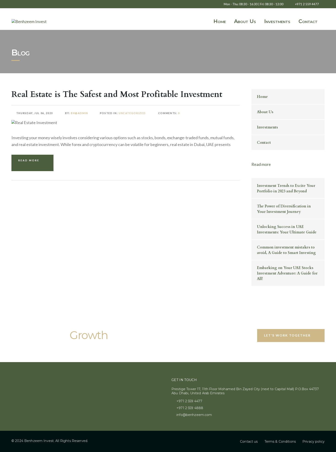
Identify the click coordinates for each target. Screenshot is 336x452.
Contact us (249, 441)
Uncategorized (132, 113)
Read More (28, 160)
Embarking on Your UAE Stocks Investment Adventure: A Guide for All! (287, 273)
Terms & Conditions (280, 441)
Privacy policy (313, 441)
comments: (169, 113)
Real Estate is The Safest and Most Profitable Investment (116, 94)
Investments (277, 21)
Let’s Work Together (287, 335)
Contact (308, 21)
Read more (261, 164)
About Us (245, 21)
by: (76, 113)
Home (219, 21)
